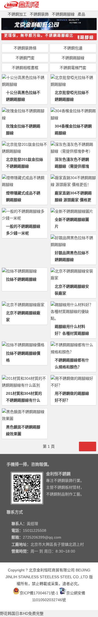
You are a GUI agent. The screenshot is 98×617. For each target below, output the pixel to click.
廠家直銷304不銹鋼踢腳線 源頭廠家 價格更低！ (73, 200)
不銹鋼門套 (25, 58)
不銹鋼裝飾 (39, 14)
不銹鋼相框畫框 (25, 68)
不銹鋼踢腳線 (63, 14)
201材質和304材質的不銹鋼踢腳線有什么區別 (24, 400)
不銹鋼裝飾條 (25, 48)
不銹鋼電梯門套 (73, 68)
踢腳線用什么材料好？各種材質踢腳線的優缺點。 (72, 333)
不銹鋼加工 (17, 14)
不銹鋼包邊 (72, 48)
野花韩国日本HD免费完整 (22, 613)
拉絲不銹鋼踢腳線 (21, 279)
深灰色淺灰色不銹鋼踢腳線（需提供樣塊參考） (72, 166)
